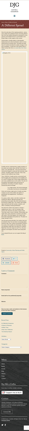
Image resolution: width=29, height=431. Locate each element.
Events (3, 368)
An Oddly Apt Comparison (7, 323)
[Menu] (14, 16)
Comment (3, 273)
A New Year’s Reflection (7, 329)
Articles (3, 373)
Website (3, 301)
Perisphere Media (5, 420)
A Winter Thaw (4, 327)
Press (3, 376)
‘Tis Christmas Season (6, 331)
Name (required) (5, 289)
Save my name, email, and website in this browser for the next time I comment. (14, 309)
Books (3, 366)
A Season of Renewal (6, 325)
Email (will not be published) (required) (11, 295)
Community (8, 250)
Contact (3, 378)
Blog (2, 371)
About (3, 364)
